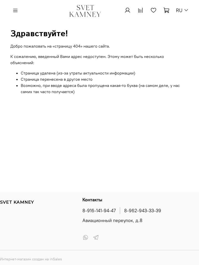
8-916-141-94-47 (99, 211)
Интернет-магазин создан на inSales (31, 259)
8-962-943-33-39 (142, 211)
